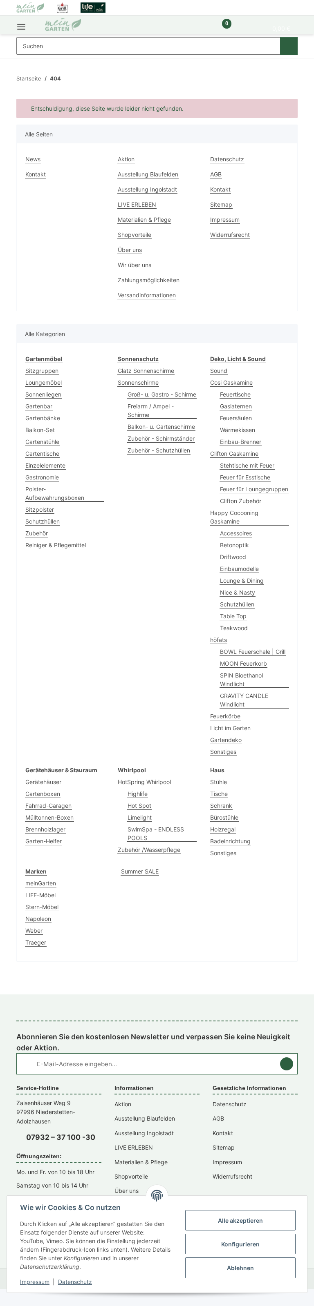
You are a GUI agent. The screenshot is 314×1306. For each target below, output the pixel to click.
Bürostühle (224, 817)
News (32, 159)
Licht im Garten (230, 727)
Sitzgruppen (41, 370)
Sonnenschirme (138, 382)
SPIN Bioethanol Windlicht (241, 679)
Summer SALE (140, 871)
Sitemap (221, 204)
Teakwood (234, 627)
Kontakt (35, 174)
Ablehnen (240, 1267)
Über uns (130, 249)
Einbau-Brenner (240, 441)
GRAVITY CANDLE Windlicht (244, 700)
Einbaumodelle (239, 568)
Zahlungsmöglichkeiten (148, 279)
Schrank (221, 805)
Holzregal (223, 829)
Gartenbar (38, 406)
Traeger (35, 942)
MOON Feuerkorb (243, 663)
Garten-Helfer (43, 841)
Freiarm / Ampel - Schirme (151, 410)
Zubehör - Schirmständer (161, 438)
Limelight (140, 817)
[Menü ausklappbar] (21, 25)
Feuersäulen (236, 418)
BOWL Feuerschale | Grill (252, 651)
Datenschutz (75, 1281)
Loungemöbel (43, 382)
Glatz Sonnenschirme (146, 370)
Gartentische (42, 453)
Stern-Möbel (41, 906)
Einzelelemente (45, 465)
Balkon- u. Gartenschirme (161, 426)
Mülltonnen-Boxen (49, 817)
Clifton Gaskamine (234, 453)
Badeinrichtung (230, 841)
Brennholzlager (45, 829)
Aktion (126, 159)
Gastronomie (42, 477)
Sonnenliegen (43, 394)
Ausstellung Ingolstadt (147, 189)
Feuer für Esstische (245, 477)
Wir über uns (134, 264)
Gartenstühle (42, 441)
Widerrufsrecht (230, 234)
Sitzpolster (39, 509)
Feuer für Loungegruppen (254, 489)
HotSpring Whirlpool (144, 781)
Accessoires (236, 533)
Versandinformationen (147, 295)
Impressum (34, 1281)
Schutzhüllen (42, 521)
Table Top (233, 616)
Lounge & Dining (242, 580)
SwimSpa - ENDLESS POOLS (156, 833)
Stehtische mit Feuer (247, 465)
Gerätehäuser (43, 781)
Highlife (138, 793)
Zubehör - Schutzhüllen (159, 450)
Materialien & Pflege (144, 219)
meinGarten (40, 883)
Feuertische (235, 394)
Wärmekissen (237, 429)
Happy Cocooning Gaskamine (234, 517)
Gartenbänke (42, 418)
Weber (34, 930)
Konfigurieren (240, 1244)
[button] (199, 28)
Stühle (218, 781)
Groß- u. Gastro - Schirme (162, 394)
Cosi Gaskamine (231, 382)
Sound (218, 370)
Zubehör (36, 533)
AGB (216, 174)
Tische (219, 793)
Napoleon (38, 918)
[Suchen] (289, 46)
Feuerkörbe (225, 716)
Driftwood (233, 556)
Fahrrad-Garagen (48, 805)
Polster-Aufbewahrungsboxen (54, 493)
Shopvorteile (134, 234)
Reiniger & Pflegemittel (55, 545)
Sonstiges (223, 751)
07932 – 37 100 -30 (60, 1137)
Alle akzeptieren (240, 1220)
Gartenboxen (42, 793)
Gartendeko (226, 739)
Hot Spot (139, 805)
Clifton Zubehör (240, 500)
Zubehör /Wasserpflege (149, 849)
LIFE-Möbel (40, 894)
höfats (218, 639)
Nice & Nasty (237, 592)
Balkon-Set (40, 429)
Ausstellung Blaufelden (148, 174)
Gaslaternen (236, 406)
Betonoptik (234, 545)
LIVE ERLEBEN (137, 204)
